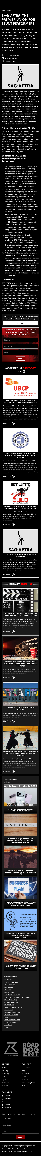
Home (4, 1067)
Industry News (9, 1005)
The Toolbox (26, 1067)
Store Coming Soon (28, 1083)
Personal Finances (11, 1015)
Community (5, 1074)
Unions (9, 10)
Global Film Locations (12, 995)
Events (24, 1077)
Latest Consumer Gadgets (13, 1007)
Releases (25, 1080)
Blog (3, 10)
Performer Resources (12, 1012)
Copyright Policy (27, 1151)
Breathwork (8, 980)
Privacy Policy (21, 1149)
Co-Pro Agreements (11, 982)
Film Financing (9, 985)
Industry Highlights (11, 1002)
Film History (8, 987)
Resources (25, 1074)
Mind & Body (8, 1010)
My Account (5, 1083)
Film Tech (7, 990)
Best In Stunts (26, 1086)
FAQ (3, 1077)
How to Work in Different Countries (17, 997)
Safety (19, 1151)
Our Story (5, 1071)
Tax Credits (8, 1025)
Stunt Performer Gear (12, 1020)
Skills (6, 1017)
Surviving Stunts (10, 1022)
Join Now (20, 323)
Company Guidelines (9, 1151)
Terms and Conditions (9, 1149)
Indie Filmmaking (10, 1000)
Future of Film (9, 992)
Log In (4, 1080)
